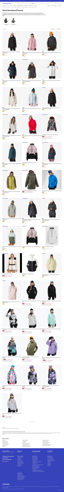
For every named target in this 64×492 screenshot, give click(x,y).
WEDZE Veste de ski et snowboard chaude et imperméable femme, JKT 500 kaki (11, 192)
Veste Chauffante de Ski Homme (46, 444)
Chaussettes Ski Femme (45, 440)
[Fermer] (61, 0)
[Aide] (57, 3)
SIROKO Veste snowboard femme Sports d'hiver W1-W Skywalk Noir (31, 301)
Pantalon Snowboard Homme (26, 446)
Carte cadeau (59, 5)
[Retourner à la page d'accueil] (7, 3)
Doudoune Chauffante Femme (26, 445)
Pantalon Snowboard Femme (46, 442)
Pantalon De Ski (4, 445)
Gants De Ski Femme (45, 441)
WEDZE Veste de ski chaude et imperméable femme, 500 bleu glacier (31, 109)
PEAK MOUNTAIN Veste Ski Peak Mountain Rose (29, 162)
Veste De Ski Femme (5, 441)
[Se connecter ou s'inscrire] (59, 3)
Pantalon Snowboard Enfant (46, 445)
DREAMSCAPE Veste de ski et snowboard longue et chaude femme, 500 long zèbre (51, 220)
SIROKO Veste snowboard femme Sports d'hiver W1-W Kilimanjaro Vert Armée (30, 357)
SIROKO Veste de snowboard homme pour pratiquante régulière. (52, 190)
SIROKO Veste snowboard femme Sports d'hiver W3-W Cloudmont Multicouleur (50, 386)
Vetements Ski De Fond (45, 443)
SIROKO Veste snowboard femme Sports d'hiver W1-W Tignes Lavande (31, 386)
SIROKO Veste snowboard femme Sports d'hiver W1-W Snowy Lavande (51, 358)
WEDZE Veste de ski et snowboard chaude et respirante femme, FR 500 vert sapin (12, 164)
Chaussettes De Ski (5, 442)
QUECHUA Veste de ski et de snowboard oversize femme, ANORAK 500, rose (11, 302)
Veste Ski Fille (24, 442)
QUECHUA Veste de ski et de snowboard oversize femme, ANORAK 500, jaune (50, 275)
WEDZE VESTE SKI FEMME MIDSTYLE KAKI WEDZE (29, 190)
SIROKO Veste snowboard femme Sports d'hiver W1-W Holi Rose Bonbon (12, 386)
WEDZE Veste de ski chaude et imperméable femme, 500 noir (51, 52)
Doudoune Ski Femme (5, 444)
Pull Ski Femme (24, 441)
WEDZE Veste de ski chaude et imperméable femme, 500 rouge (31, 135)
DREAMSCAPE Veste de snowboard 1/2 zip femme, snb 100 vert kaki (11, 247)
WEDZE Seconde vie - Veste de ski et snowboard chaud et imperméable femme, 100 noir (51, 108)
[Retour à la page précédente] (29, 422)
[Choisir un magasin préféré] (55, 3)
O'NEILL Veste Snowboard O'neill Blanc (48, 246)
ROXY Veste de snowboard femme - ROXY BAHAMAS (50, 134)
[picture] (12, 41)
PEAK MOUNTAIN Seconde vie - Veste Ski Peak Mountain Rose (31, 246)
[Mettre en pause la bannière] (59, 0)
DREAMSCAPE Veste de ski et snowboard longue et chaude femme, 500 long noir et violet (31, 220)
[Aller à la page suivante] (35, 422)
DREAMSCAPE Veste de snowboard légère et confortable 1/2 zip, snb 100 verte (12, 219)
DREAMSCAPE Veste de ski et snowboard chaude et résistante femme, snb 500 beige (11, 136)
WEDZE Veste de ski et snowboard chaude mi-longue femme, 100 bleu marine (11, 81)
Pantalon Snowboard (25, 440)
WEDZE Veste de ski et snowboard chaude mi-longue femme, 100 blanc (51, 81)
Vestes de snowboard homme (6, 24)
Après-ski (3, 446)
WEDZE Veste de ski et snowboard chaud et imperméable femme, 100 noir (11, 52)
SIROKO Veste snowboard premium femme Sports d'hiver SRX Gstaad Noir (51, 301)
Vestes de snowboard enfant (13, 24)
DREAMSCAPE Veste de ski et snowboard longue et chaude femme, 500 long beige (11, 109)
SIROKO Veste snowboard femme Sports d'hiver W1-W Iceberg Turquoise (51, 329)
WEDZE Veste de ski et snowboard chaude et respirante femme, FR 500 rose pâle (32, 53)
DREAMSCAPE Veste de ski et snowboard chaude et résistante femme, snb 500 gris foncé (31, 81)
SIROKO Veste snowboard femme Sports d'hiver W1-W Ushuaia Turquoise (11, 357)
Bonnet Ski (3, 440)
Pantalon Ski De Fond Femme (26, 443)
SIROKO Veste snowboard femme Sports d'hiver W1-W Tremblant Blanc (32, 329)
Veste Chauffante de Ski (5, 443)
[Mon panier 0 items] (61, 3)
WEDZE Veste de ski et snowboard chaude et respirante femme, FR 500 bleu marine (51, 164)
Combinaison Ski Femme (25, 444)
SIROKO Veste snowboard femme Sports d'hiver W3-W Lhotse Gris (11, 414)
